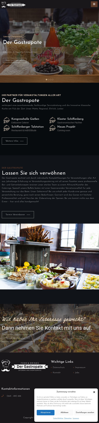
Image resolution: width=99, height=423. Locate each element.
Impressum (76, 418)
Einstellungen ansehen (85, 412)
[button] (94, 392)
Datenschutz (68, 418)
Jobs (77, 373)
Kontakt (56, 373)
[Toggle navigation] (94, 4)
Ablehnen (64, 412)
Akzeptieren (45, 412)
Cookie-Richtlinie (58, 418)
